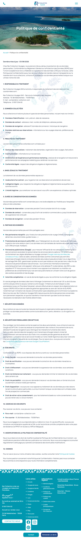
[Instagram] (34, 522)
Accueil (5, 53)
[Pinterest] (28, 527)
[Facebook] (28, 522)
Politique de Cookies (67, 454)
